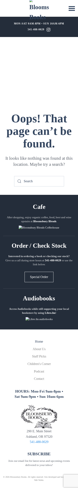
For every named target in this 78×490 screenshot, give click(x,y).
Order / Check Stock (39, 245)
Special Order (39, 277)
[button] (72, 8)
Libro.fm (50, 312)
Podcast (39, 371)
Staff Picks (39, 356)
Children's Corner (39, 364)
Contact (39, 378)
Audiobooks (39, 298)
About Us (39, 349)
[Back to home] (39, 10)
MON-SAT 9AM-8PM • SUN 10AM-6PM (39, 23)
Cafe (39, 206)
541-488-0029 (36, 29)
